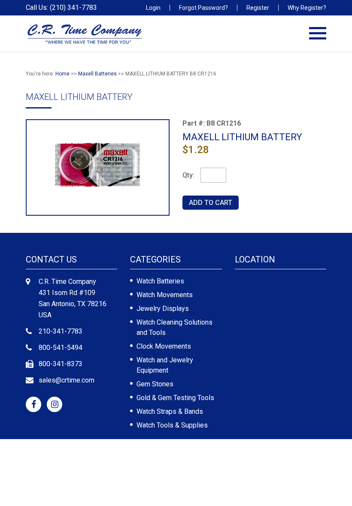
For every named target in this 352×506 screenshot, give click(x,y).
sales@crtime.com (66, 380)
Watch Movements (165, 295)
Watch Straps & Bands (170, 411)
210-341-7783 (60, 331)
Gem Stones (155, 384)
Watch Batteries (160, 281)
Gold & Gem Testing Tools (175, 398)
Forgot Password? (203, 8)
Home (62, 74)
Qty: (188, 175)
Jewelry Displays (163, 308)
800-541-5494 (60, 347)
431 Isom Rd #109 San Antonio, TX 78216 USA (72, 304)
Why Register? (307, 8)
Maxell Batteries (97, 74)
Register (257, 8)
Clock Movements (164, 346)
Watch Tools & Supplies (172, 425)
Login (153, 8)
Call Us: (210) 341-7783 (61, 8)
